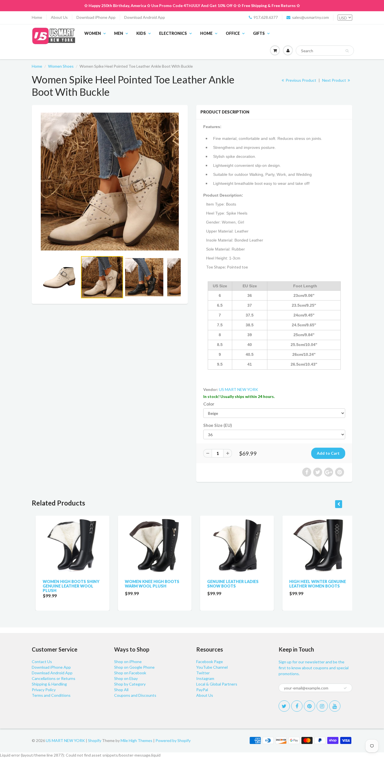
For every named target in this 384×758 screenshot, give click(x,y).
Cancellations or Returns (53, 678)
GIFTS (259, 33)
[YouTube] (334, 706)
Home (37, 17)
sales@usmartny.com (310, 17)
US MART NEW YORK (238, 389)
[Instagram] (322, 706)
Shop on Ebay (126, 678)
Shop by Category (130, 684)
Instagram (205, 678)
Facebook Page (209, 661)
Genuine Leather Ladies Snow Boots (229, 583)
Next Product (334, 80)
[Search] (347, 50)
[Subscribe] (345, 688)
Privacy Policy (44, 689)
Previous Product (300, 80)
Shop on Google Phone (134, 667)
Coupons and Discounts (135, 695)
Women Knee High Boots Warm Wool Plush (148, 583)
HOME (206, 33)
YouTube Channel (212, 667)
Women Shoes (61, 66)
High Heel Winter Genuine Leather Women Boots (314, 583)
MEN (118, 33)
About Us (59, 17)
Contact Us (42, 661)
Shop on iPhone (128, 661)
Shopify (94, 740)
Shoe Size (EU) (217, 425)
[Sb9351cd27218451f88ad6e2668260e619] (110, 181)
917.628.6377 (266, 17)
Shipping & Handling (49, 684)
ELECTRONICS (173, 33)
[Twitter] (284, 706)
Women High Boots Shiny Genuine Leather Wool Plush (67, 586)
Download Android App (144, 17)
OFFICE (233, 33)
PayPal (202, 689)
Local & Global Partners (216, 684)
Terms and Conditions (51, 695)
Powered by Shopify (173, 740)
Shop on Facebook (130, 672)
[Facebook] (296, 706)
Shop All (121, 689)
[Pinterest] (309, 706)
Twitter (203, 672)
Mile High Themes (136, 740)
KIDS (141, 33)
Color (208, 403)
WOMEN (92, 33)
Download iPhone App (96, 17)
